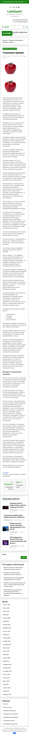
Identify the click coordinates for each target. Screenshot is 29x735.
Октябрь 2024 (7, 644)
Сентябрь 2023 (7, 671)
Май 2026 (6, 614)
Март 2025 (6, 634)
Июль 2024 (6, 648)
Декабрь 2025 (7, 628)
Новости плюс (7, 707)
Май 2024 (6, 654)
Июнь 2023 (6, 681)
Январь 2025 (6, 638)
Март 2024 (6, 661)
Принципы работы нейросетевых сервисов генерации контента (18, 505)
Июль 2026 (6, 608)
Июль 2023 (6, 678)
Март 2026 (6, 621)
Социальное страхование (10, 714)
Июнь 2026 (6, 611)
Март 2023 (6, 691)
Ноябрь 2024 (6, 641)
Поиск (4, 554)
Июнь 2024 (6, 651)
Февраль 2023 (7, 694)
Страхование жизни (9, 720)
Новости (5, 704)
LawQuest (14, 11)
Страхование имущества (10, 724)
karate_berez (7, 56)
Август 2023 (6, 674)
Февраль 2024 (7, 664)
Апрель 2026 (6, 618)
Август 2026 (6, 604)
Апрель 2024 (6, 658)
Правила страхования (9, 49)
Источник (6, 472)
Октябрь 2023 (7, 668)
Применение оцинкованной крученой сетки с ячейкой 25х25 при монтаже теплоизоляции (12, 1)
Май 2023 (6, 684)
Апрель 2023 (6, 688)
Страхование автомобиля (10, 717)
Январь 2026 (6, 624)
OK (14, 733)
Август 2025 (6, 631)
